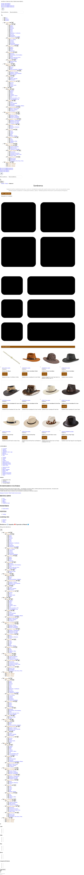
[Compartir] (2, 873)
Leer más (5, 373)
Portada (2, 183)
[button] (42, 3)
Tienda (6, 183)
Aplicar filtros (2, 869)
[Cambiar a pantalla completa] (1, 873)
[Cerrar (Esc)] (4, 873)
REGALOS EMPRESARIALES (7, 6)
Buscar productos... (5, 12)
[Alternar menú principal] (2, 182)
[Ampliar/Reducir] (0, 873)
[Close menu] (1, 530)
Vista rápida (8, 368)
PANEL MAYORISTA (5, 4)
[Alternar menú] (12, 22)
